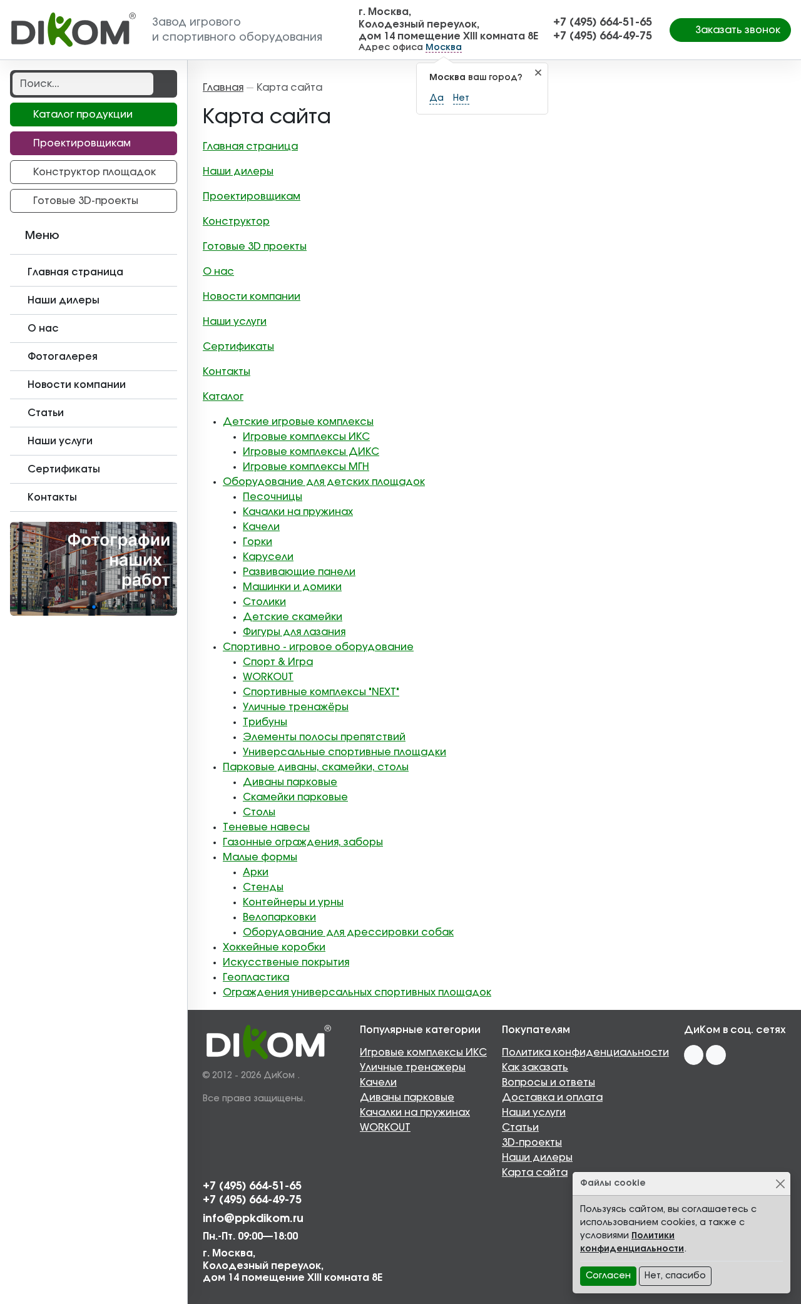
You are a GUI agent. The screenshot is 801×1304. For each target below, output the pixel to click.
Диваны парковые (290, 782)
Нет (461, 98)
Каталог (223, 397)
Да (436, 98)
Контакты (226, 372)
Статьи (520, 1128)
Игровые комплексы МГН (306, 467)
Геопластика (256, 977)
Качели (261, 527)
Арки (255, 872)
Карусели (268, 557)
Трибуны (265, 722)
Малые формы (260, 857)
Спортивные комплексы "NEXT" (321, 692)
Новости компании (251, 297)
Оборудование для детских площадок (324, 482)
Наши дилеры (238, 171)
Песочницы (272, 497)
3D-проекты (532, 1143)
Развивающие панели (299, 572)
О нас (218, 272)
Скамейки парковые (295, 797)
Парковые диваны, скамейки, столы (316, 767)
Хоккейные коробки (274, 947)
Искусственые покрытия (286, 962)
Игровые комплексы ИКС (306, 437)
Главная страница (250, 146)
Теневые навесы (266, 827)
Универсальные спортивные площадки (344, 752)
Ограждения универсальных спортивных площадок (357, 992)
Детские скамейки (292, 617)
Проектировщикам (251, 196)
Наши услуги (235, 322)
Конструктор (236, 221)
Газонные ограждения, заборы (303, 842)
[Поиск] (164, 84)
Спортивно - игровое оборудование (318, 647)
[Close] (780, 1183)
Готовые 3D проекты (255, 247)
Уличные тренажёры (296, 707)
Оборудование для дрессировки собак (348, 932)
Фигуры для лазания (294, 632)
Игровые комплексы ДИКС (311, 452)
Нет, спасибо (675, 1275)
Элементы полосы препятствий (324, 737)
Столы (259, 812)
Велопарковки (279, 917)
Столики (264, 602)
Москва (444, 47)
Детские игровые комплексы (298, 422)
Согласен (608, 1275)
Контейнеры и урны (293, 902)
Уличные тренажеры (413, 1067)
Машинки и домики (292, 587)
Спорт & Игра (278, 662)
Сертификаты (238, 347)
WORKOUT (268, 677)
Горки (257, 542)
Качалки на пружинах (298, 512)
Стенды (263, 887)
